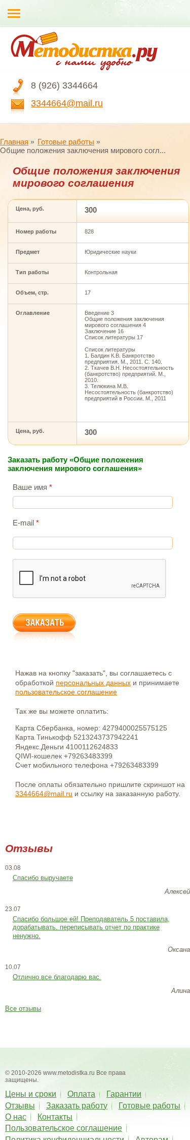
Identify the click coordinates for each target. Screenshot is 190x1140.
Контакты (54, 1117)
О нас (15, 1117)
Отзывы (20, 1105)
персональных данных (93, 683)
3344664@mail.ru (67, 103)
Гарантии (123, 1094)
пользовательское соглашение (66, 692)
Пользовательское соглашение (63, 1128)
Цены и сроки (30, 1094)
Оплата (81, 1094)
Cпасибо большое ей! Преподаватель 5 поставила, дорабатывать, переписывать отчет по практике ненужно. (91, 927)
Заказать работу (76, 1105)
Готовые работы (65, 141)
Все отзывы (23, 1008)
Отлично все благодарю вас (57, 977)
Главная (14, 141)
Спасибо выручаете (43, 878)
